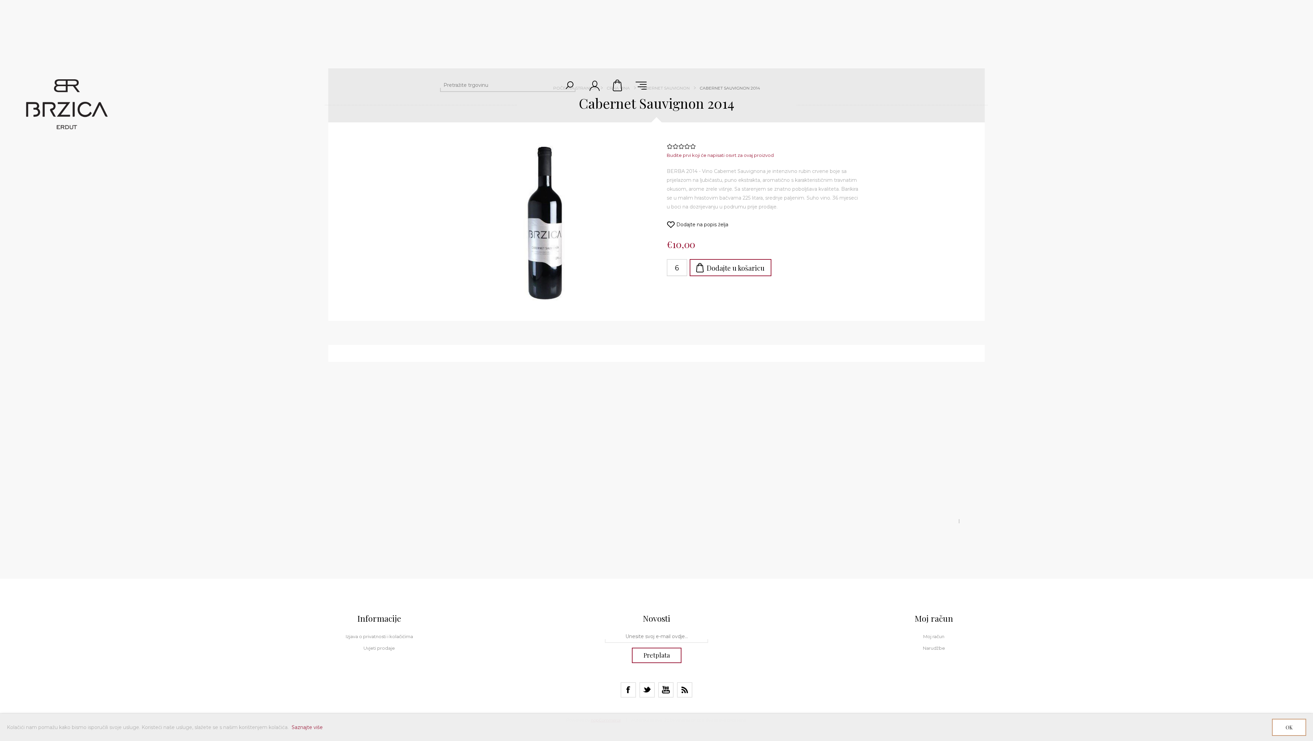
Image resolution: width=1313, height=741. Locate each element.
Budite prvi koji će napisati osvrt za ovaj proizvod (720, 155)
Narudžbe (934, 648)
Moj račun (933, 636)
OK (1289, 727)
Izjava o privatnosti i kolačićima (379, 636)
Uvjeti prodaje (379, 648)
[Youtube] (666, 690)
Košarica (618, 85)
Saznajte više (307, 727)
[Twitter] (647, 690)
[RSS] (684, 690)
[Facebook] (628, 690)
